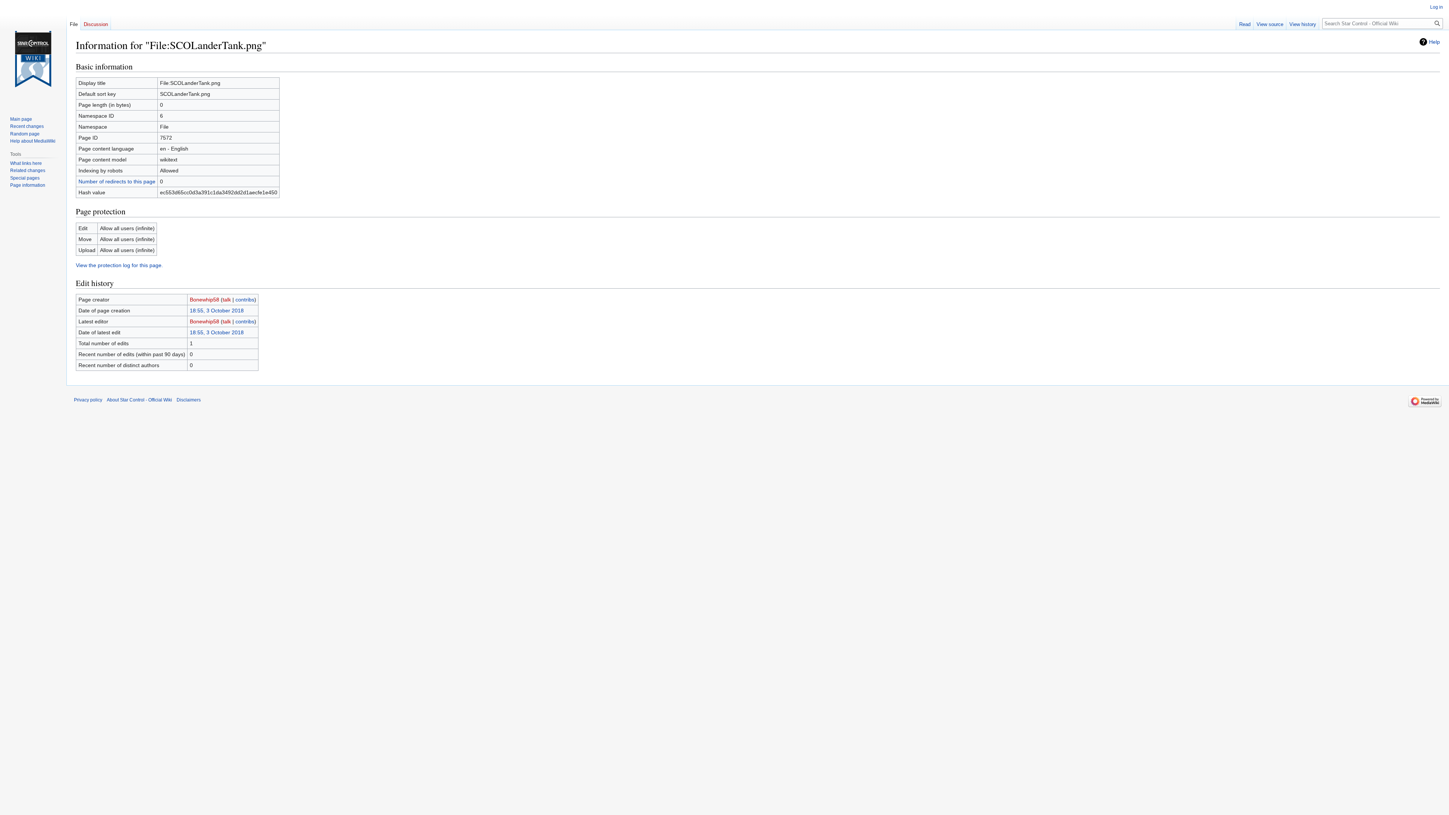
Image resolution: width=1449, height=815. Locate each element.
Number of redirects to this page (116, 181)
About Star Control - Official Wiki (139, 400)
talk (227, 300)
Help (1434, 42)
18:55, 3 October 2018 (217, 311)
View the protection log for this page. (119, 265)
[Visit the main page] (33, 59)
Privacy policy (88, 400)
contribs (244, 300)
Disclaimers (189, 400)
